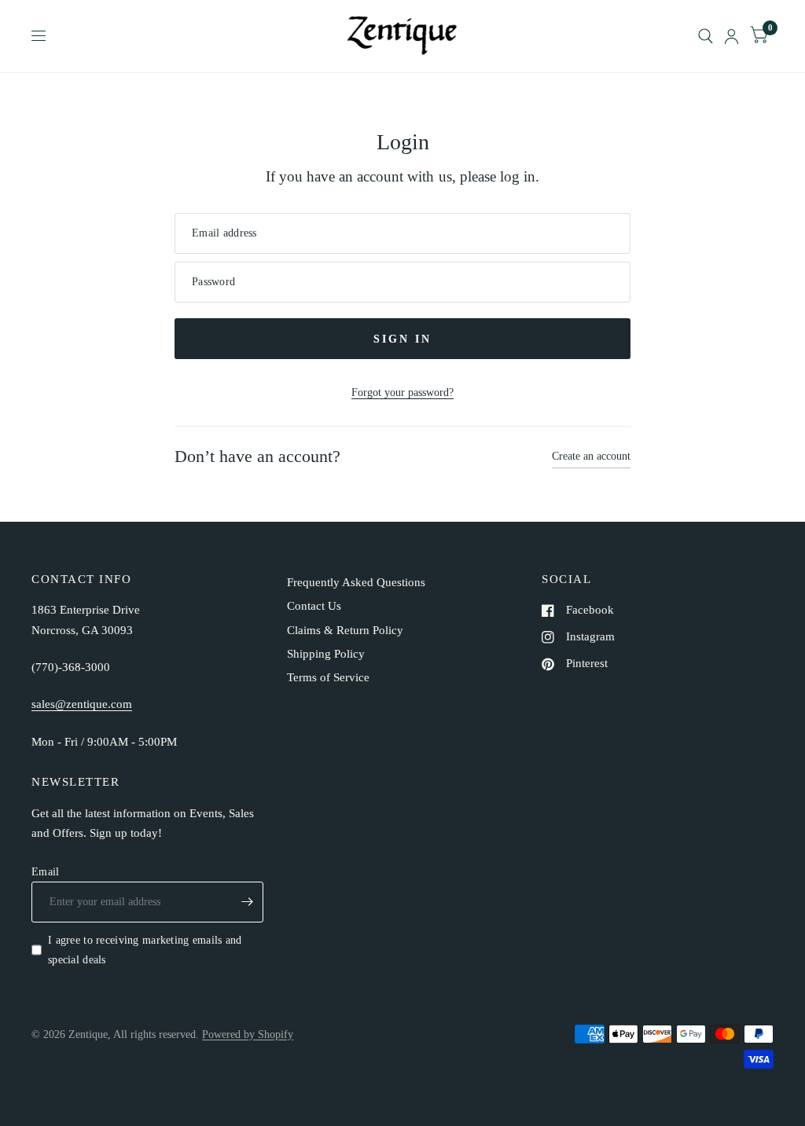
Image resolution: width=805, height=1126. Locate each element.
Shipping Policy (326, 653)
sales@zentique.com (81, 704)
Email (45, 871)
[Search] (706, 36)
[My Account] (731, 36)
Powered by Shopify (247, 1034)
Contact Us (314, 606)
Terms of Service (328, 677)
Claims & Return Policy (345, 630)
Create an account (591, 455)
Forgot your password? (402, 392)
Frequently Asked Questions (356, 582)
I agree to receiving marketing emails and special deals (145, 949)
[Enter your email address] (247, 902)
